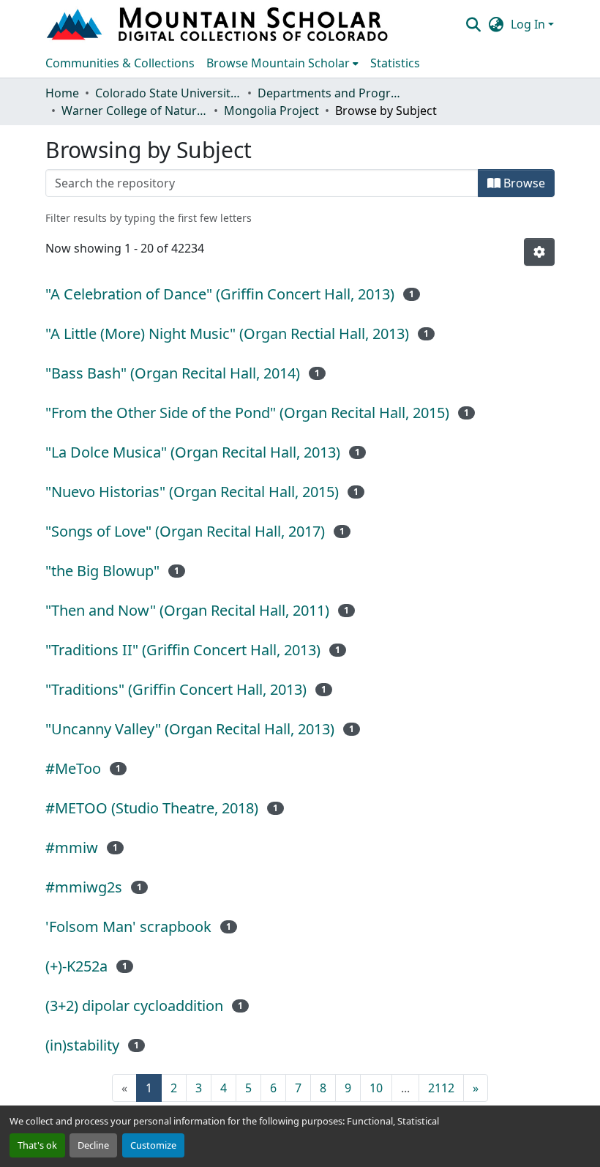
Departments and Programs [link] (331, 93)
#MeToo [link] (73, 768)
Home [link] (62, 93)
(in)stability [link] (82, 1045)
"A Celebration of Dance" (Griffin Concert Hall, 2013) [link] (219, 294)
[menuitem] (282, 63)
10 (376, 1088)
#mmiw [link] (71, 847)
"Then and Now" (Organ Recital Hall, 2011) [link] (187, 610)
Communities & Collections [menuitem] (120, 63)
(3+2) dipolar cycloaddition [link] (134, 1005)
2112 (441, 1088)
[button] (218, 24)
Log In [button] (529, 24)
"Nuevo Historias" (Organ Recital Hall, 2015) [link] (192, 492)
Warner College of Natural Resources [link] (134, 110)
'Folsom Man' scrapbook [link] (128, 926)
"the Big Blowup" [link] (102, 571)
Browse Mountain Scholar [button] (278, 63)
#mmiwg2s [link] (83, 887)
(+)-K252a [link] (76, 966)
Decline (93, 1145)
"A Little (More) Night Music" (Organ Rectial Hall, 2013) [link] (227, 333)
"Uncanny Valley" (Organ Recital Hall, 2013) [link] (189, 729)
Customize (153, 1145)
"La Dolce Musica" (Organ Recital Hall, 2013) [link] (192, 452)
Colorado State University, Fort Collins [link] (168, 93)
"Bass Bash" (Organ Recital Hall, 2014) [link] (172, 373)
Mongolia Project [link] (271, 110)
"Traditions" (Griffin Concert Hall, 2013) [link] (176, 689)
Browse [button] (522, 183)
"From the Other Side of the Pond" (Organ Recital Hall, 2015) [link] (247, 412)
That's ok (37, 1145)
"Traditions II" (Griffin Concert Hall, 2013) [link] (182, 650)
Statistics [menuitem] (395, 63)
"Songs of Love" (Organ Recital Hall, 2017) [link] (185, 531)
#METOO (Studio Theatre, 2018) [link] (151, 808)
